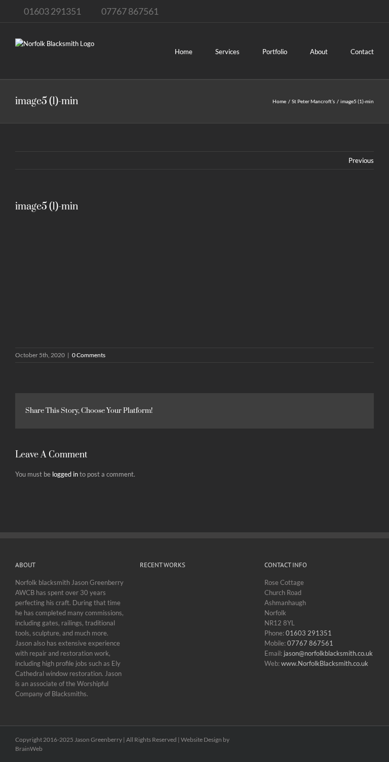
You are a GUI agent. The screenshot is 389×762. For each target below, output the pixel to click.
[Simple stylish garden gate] (230, 639)
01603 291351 (309, 633)
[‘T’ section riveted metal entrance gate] (193, 591)
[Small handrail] (157, 601)
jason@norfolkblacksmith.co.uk (328, 653)
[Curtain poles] (193, 686)
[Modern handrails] (157, 686)
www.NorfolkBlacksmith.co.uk (324, 663)
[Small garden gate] (157, 648)
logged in (65, 474)
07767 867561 (310, 643)
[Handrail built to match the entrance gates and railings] (230, 601)
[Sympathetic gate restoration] (193, 639)
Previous (361, 160)
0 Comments (88, 355)
